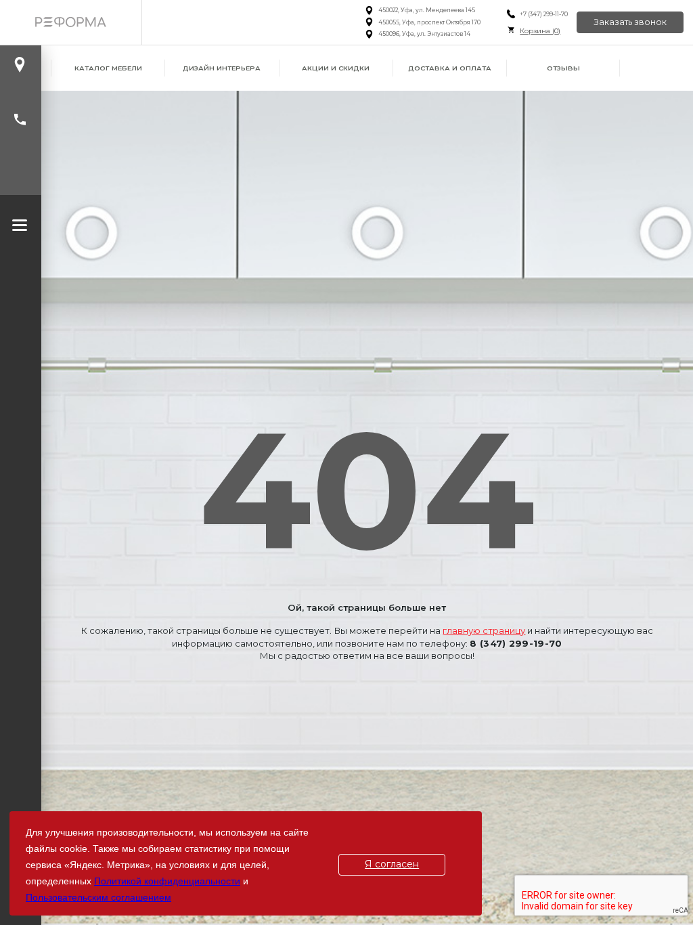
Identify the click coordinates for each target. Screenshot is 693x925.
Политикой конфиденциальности (167, 881)
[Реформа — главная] (70, 22)
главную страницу (484, 630)
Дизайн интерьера (222, 68)
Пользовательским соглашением (98, 897)
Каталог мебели (108, 68)
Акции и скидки (336, 68)
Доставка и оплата (449, 68)
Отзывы (563, 68)
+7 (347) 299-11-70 (544, 14)
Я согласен (392, 864)
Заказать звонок (630, 22)
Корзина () (540, 31)
